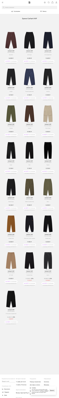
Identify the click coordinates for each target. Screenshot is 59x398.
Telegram (6, 392)
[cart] (52, 2)
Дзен (5, 395)
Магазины (46, 385)
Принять (52, 390)
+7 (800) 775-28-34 (21, 385)
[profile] (56, 2)
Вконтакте (7, 389)
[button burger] (2, 2)
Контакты (46, 381)
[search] (49, 2)
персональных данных (36, 391)
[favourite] (45, 2)
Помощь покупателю (35, 381)
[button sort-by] (12, 11)
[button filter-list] (41, 11)
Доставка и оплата (35, 385)
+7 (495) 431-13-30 (21, 381)
